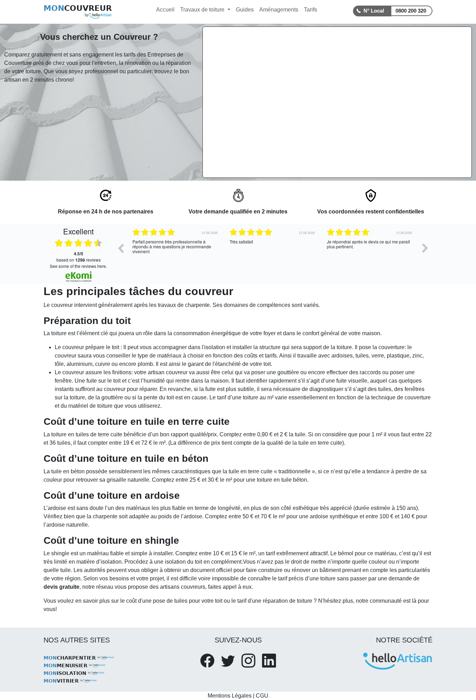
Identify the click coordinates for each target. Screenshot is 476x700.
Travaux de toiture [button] (203, 10)
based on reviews (78, 256)
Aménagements (278, 10)
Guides (245, 10)
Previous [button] (120, 248)
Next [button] (425, 248)
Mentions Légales (230, 696)
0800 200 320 (411, 11)
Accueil (165, 10)
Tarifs (310, 10)
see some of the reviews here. (78, 266)
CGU (262, 696)
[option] (202, 253)
